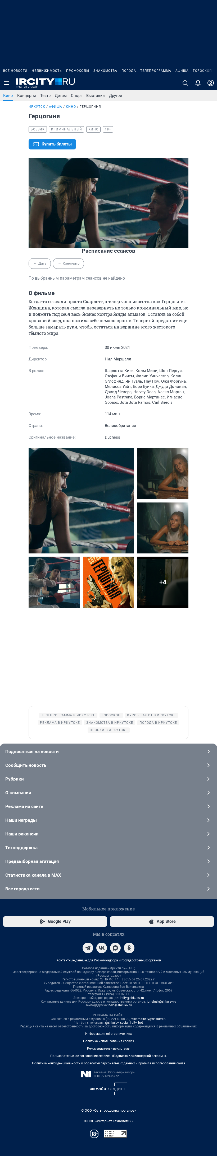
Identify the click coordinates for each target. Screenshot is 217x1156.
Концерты (26, 95)
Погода (128, 71)
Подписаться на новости (32, 751)
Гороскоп (202, 71)
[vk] (101, 948)
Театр (45, 95)
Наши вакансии (22, 834)
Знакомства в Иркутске (109, 723)
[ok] (129, 948)
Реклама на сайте (24, 806)
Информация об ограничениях (108, 1034)
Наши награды (21, 820)
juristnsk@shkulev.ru (161, 1001)
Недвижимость (47, 71)
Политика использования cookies (108, 1041)
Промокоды (77, 71)
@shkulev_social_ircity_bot (124, 1023)
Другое (115, 95)
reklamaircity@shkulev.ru (148, 1019)
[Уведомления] (198, 83)
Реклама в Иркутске (60, 723)
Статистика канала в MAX (33, 875)
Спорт (76, 95)
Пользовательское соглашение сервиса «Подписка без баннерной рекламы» (108, 1056)
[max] (115, 948)
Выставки (95, 95)
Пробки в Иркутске (109, 730)
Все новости (15, 71)
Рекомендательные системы (108, 1048)
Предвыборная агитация (32, 861)
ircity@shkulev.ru (132, 998)
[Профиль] (210, 83)
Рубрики (14, 779)
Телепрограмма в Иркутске (68, 715)
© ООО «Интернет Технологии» (108, 1121)
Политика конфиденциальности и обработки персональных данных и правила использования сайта (108, 1063)
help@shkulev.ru (120, 1005)
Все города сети (22, 888)
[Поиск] (185, 83)
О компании (18, 792)
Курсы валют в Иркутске (151, 715)
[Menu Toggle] (6, 83)
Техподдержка (21, 847)
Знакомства (105, 71)
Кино (8, 95)
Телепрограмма (155, 71)
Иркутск (37, 107)
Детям (61, 95)
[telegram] (88, 948)
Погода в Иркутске (158, 723)
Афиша (182, 71)
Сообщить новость (25, 765)
